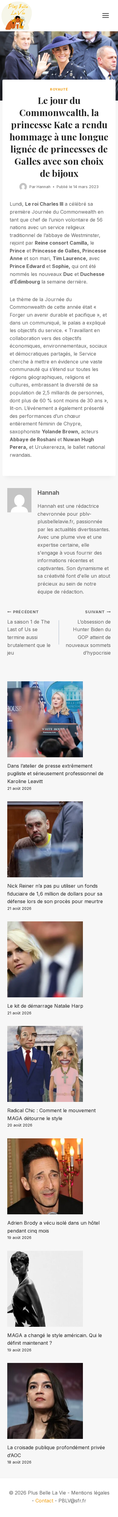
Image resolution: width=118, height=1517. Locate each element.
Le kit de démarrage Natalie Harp (45, 1006)
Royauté (59, 89)
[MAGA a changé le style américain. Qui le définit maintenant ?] (59, 1289)
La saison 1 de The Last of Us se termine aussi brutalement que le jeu (29, 633)
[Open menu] (108, 15)
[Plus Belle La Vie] (17, 16)
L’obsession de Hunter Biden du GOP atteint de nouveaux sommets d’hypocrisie (88, 633)
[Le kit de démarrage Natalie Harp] (59, 959)
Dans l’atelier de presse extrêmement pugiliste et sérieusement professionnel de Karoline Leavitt (55, 773)
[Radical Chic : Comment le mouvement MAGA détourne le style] (59, 1064)
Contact (44, 1501)
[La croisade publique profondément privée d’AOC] (59, 1401)
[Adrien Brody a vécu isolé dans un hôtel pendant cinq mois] (59, 1176)
